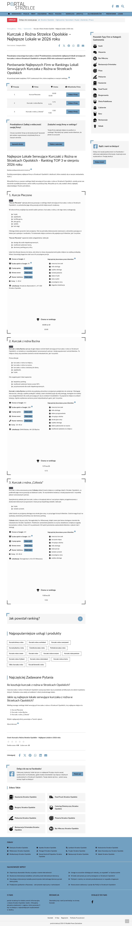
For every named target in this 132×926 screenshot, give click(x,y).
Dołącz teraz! (99, 162)
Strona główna (11, 29)
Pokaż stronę (28, 272)
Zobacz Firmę (73, 94)
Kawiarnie (102, 83)
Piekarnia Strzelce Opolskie (25, 818)
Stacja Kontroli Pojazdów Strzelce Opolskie (50, 855)
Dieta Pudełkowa (105, 101)
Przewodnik (111, 14)
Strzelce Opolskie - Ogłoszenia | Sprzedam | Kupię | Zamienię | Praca (67, 20)
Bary (100, 114)
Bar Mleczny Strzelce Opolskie (67, 828)
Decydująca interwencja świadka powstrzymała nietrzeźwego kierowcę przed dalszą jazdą (36, 880)
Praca (51, 14)
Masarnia (102, 52)
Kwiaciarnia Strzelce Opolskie (108, 847)
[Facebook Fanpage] (112, 6)
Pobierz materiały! (56, 144)
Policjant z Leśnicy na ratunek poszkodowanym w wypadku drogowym (94, 879)
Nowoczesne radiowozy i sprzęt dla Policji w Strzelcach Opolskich (93, 884)
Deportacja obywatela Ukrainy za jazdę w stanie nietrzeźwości (31, 872)
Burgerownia (103, 95)
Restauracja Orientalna (107, 64)
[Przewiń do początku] (127, 921)
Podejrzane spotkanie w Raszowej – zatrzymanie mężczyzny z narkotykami (35, 884)
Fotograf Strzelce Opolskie (48, 851)
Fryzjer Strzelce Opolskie (76, 851)
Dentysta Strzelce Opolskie (18, 847)
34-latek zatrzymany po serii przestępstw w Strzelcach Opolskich (93, 876)
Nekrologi (70, 14)
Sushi (100, 46)
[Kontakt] (117, 6)
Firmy (33, 14)
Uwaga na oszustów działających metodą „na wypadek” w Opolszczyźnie (95, 872)
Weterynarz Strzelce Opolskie (19, 851)
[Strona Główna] (9, 14)
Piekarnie (102, 77)
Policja (26, 14)
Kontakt (52, 903)
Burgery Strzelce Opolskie (25, 807)
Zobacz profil (28, 268)
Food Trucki (102, 89)
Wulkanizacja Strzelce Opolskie (20, 854)
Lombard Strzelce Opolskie (77, 847)
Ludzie (120, 14)
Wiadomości (16, 14)
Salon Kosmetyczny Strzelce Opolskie (110, 851)
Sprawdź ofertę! (17, 144)
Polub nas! (77, 774)
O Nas (57, 918)
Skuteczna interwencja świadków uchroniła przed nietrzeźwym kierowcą (34, 876)
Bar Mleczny (103, 58)
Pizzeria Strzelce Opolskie (65, 818)
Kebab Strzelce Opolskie (106, 854)
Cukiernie (102, 108)
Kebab (100, 126)
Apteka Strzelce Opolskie (47, 847)
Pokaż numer (28, 277)
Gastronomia (27, 29)
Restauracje (103, 120)
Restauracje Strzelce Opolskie (78, 854)
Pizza (100, 71)
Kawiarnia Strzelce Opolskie (26, 797)
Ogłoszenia (42, 14)
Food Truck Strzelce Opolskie (66, 797)
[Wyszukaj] (122, 6)
